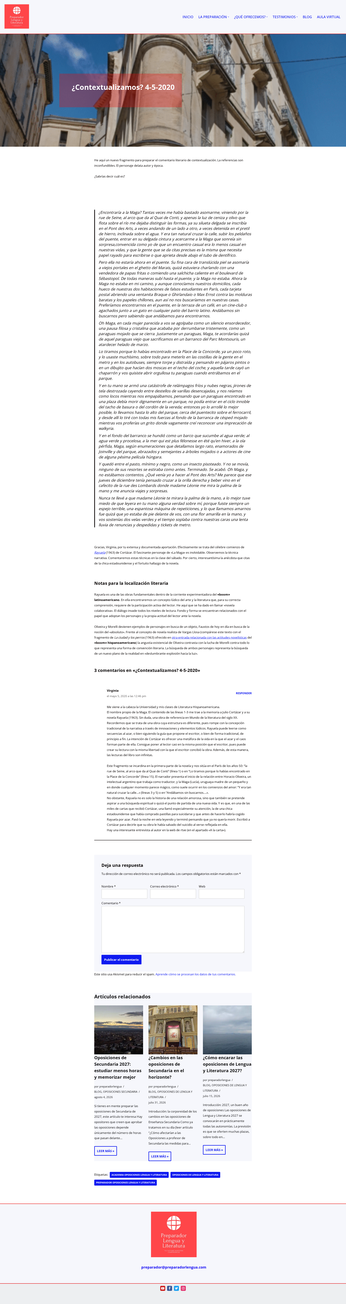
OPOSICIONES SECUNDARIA (120, 1092)
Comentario (111, 903)
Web (202, 886)
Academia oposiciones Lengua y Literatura (139, 1174)
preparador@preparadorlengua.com (173, 1267)
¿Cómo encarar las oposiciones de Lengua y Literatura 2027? (227, 1064)
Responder (244, 693)
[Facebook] (169, 1288)
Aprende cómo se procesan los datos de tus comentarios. (196, 974)
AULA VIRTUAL (328, 17)
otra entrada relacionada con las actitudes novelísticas (209, 637)
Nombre (108, 886)
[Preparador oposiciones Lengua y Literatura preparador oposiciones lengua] (17, 16)
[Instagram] (183, 1288)
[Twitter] (176, 1288)
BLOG (307, 17)
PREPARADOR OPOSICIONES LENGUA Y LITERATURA (125, 1182)
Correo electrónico (164, 886)
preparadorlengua (110, 1086)
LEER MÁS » (104, 1152)
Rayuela (99, 552)
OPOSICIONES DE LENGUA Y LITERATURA (195, 1174)
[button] (228, 16)
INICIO (188, 17)
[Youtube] (162, 1288)
